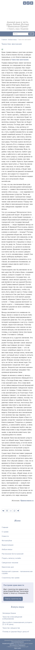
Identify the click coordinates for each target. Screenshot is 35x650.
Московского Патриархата (17, 645)
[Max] (31, 3)
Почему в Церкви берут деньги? (15, 632)
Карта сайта (17, 648)
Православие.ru (26, 500)
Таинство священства (11, 628)
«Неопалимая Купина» (17, 642)
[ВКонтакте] (24, 3)
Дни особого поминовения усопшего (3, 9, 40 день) (17, 623)
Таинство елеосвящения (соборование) (12, 618)
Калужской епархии (8, 643)
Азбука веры (12, 39)
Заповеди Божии (9, 613)
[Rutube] (28, 3)
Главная (4, 39)
